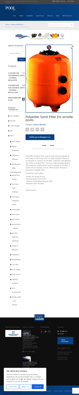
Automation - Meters (16, 226)
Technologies (15, 125)
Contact (48, 391)
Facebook (27, 129)
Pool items (16, 219)
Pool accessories (16, 290)
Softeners (15, 254)
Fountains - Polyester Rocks (16, 200)
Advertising (70, 1)
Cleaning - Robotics (15, 157)
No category (14, 116)
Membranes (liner (16, 166)
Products (50, 15)
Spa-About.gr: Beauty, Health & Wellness (64, 353)
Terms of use (58, 391)
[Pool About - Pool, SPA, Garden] (10, 8)
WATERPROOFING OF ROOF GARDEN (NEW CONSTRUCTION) (30, 363)
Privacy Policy (69, 391)
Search (21, 59)
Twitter (32, 129)
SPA (11, 130)
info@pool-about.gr (60, 1)
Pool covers (16, 274)
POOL (14, 15)
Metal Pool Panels (16, 177)
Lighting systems (15, 281)
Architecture (40, 15)
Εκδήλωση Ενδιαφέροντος (39, 137)
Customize (13, 386)
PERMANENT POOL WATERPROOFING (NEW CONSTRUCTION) (31, 337)
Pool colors (16, 214)
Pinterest (42, 129)
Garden (21, 15)
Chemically (16, 209)
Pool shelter (16, 269)
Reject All (25, 386)
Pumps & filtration (17, 24)
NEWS (57, 15)
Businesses (30, 15)
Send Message (64, 340)
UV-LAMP (15, 264)
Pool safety (16, 141)
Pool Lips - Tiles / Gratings (15, 188)
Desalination (16, 259)
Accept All (37, 386)
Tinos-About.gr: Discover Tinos (62, 358)
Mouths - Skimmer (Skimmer (15, 237)
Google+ (37, 129)
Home (7, 24)
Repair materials (15, 148)
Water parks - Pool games (16, 300)
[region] (25, 379)
